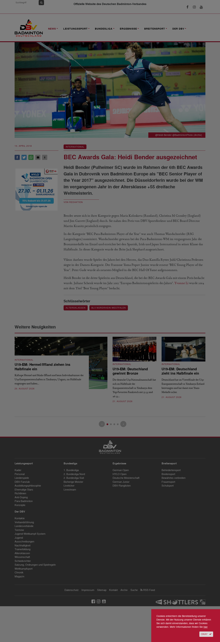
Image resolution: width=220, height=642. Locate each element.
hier (206, 626)
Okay (204, 634)
